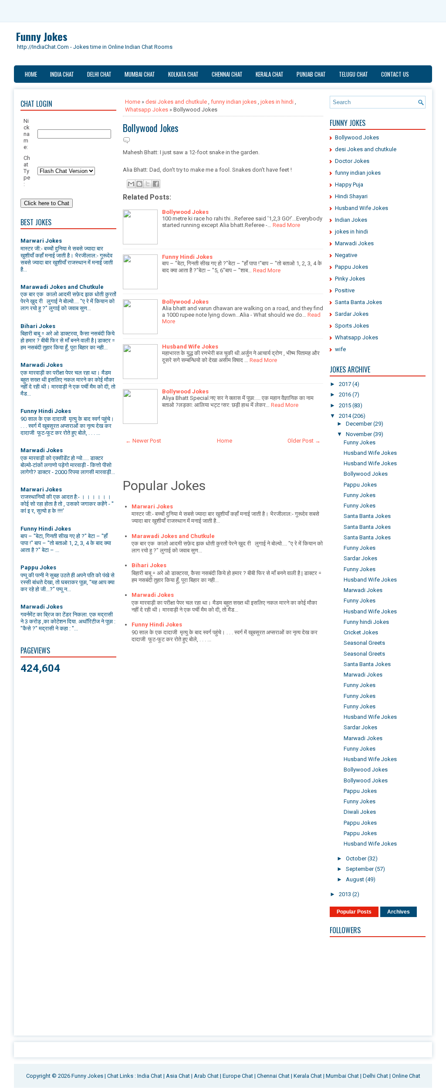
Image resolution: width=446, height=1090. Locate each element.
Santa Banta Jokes (358, 302)
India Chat (62, 74)
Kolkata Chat (183, 74)
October (357, 858)
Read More (286, 225)
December (359, 423)
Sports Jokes (352, 325)
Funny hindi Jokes (366, 622)
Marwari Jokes (41, 240)
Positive (345, 290)
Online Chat (406, 1076)
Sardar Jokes (351, 314)
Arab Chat (206, 1076)
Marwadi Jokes (41, 365)
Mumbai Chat (140, 74)
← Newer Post (143, 440)
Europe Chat (238, 1076)
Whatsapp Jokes (146, 109)
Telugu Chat (353, 74)
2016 (345, 394)
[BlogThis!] (139, 183)
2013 (345, 894)
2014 (345, 416)
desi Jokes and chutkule (176, 101)
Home (31, 74)
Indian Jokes (351, 220)
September (360, 869)
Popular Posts (354, 912)
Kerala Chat (270, 74)
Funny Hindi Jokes (45, 411)
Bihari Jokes (37, 326)
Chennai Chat (227, 74)
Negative (346, 255)
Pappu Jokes (38, 567)
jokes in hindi (277, 101)
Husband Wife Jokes (190, 346)
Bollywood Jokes (151, 127)
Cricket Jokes (361, 632)
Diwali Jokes (360, 812)
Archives (398, 912)
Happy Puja (349, 184)
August (355, 879)
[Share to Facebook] (156, 183)
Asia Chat (178, 1076)
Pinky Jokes (350, 278)
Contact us (395, 74)
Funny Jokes (42, 36)
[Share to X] (147, 183)
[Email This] (131, 183)
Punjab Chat (311, 74)
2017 (345, 384)
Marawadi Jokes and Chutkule (62, 287)
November (359, 434)
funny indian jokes (234, 101)
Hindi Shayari (351, 196)
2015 (345, 405)
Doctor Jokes (352, 161)
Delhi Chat (99, 74)
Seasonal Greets (364, 643)
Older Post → (304, 440)
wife (340, 349)
